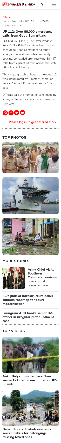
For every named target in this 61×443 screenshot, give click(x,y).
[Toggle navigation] (54, 4)
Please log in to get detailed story (32, 122)
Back (7, 17)
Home (5, 21)
